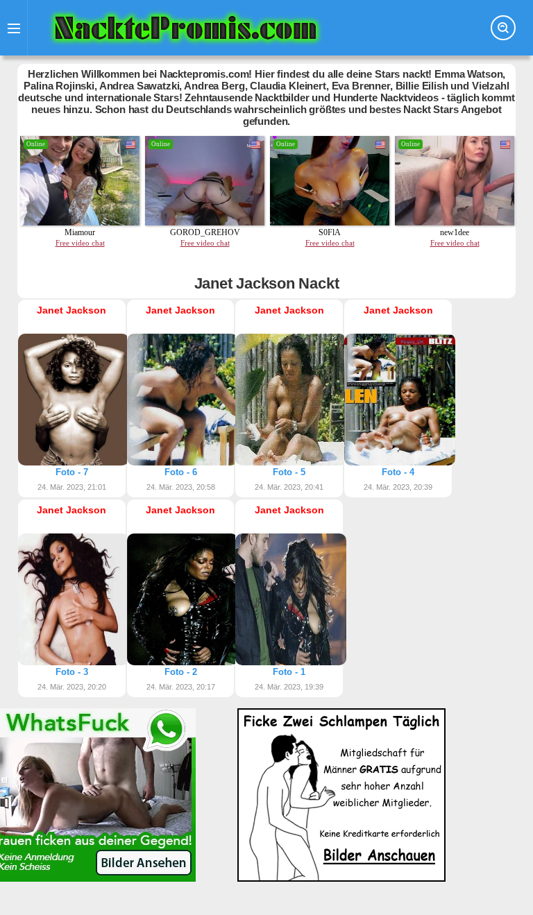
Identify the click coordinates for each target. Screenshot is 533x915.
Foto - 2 (180, 672)
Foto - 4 (398, 472)
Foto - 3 (72, 672)
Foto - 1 (289, 672)
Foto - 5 (289, 472)
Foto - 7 (72, 472)
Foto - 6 (180, 472)
